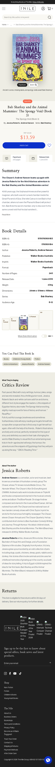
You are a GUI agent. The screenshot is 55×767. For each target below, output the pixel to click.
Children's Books (10, 695)
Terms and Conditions (12, 724)
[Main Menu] (3, 8)
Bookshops (8, 720)
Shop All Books (38, 2)
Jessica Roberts (13, 123)
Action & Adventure (11, 364)
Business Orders (10, 717)
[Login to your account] (43, 8)
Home (4, 25)
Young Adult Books (11, 698)
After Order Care (10, 753)
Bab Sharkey (46, 123)
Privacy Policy (9, 728)
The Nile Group (23, 760)
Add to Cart (24, 145)
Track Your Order (10, 739)
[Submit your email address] (48, 663)
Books (6, 359)
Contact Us (8, 743)
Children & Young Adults (22, 359)
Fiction (37, 359)
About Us (7, 713)
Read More (6, 215)
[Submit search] (50, 17)
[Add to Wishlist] (49, 145)
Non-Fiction (8, 687)
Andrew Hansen (27, 123)
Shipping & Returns (11, 746)
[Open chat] (48, 760)
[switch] (44, 336)
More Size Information (27, 336)
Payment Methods (11, 750)
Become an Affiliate (11, 731)
